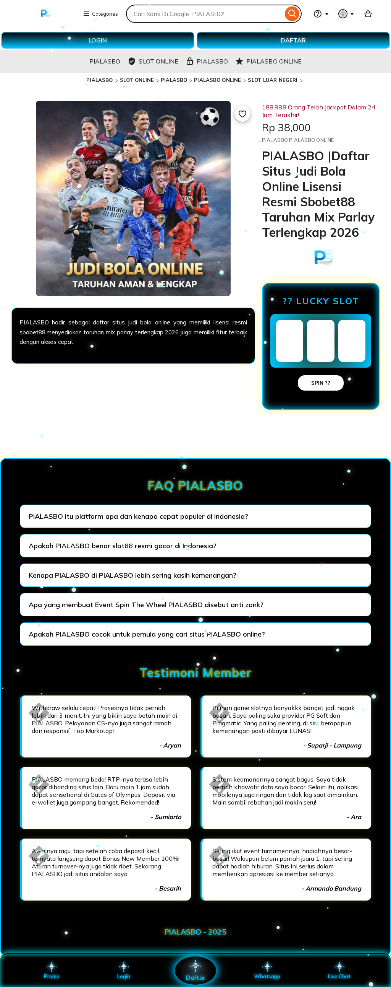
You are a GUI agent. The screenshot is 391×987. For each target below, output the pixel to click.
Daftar (195, 977)
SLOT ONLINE (137, 80)
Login (123, 976)
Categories (105, 14)
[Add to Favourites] (242, 114)
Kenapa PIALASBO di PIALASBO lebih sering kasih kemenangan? (132, 575)
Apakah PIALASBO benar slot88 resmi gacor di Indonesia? (123, 545)
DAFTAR (293, 40)
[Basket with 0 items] (368, 14)
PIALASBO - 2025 (195, 932)
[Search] (292, 14)
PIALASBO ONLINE (217, 80)
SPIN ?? (320, 383)
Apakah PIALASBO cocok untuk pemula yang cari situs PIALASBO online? (147, 634)
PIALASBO (99, 80)
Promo (52, 976)
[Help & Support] (321, 14)
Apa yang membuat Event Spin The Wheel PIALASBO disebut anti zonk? (146, 604)
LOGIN (98, 40)
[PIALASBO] (44, 18)
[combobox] (204, 14)
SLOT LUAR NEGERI (272, 80)
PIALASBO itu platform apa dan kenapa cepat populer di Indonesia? (138, 516)
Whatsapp (267, 976)
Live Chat (339, 976)
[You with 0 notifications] (346, 14)
